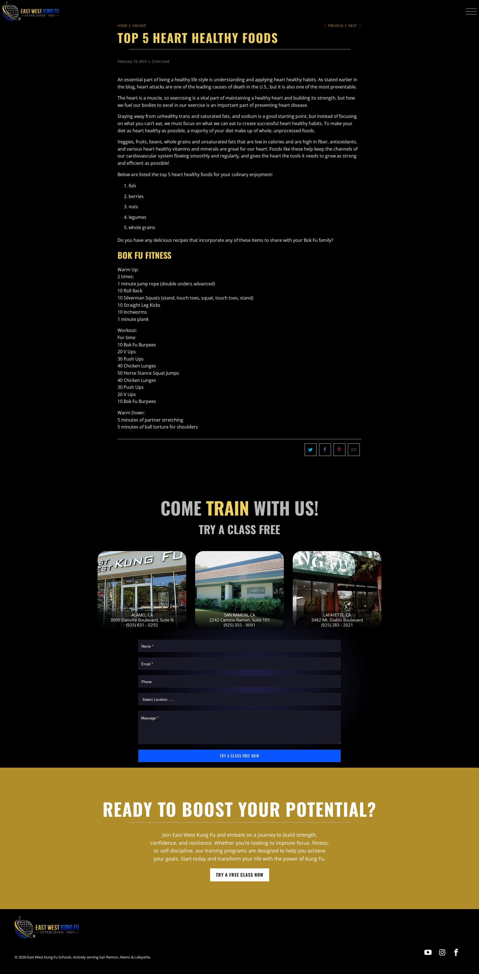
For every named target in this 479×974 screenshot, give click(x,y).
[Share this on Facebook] (325, 449)
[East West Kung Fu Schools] (30, 11)
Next (353, 25)
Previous (335, 25)
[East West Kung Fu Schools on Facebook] (456, 952)
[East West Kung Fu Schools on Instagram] (442, 952)
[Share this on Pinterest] (339, 449)
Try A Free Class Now (239, 874)
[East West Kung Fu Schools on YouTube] (428, 952)
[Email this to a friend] (354, 449)
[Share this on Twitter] (311, 449)
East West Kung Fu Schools (49, 957)
